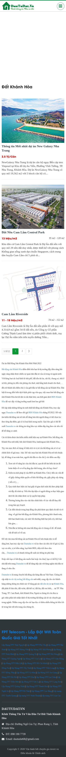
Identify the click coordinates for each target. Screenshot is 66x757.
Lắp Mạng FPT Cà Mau (26, 672)
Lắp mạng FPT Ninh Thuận (29, 695)
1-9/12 (7, 351)
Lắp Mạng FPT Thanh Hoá (37, 686)
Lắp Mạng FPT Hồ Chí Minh (35, 663)
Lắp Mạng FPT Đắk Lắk (12, 663)
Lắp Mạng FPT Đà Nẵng (48, 654)
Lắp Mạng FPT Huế (26, 677)
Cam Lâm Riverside (15, 314)
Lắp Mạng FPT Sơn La (29, 682)
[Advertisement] (33, 46)
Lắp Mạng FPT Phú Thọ (36, 645)
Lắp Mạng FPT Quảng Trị (26, 654)
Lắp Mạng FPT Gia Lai (31, 659)
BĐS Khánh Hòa (35, 412)
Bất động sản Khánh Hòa (12, 369)
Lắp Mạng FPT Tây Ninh (21, 668)
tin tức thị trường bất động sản (21, 579)
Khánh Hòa (58, 584)
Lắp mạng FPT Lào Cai (51, 695)
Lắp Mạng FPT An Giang (47, 672)
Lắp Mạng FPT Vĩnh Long (43, 668)
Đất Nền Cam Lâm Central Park (23, 232)
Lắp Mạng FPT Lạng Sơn (50, 682)
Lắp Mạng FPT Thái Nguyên (13, 645)
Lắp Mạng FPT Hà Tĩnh (20, 691)
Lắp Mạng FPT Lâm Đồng (53, 659)
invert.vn (54, 749)
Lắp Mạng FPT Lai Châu (46, 677)
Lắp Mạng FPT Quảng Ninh (13, 686)
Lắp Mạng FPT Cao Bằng (41, 691)
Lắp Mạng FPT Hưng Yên (18, 649)
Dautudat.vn (11, 412)
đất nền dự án (45, 584)
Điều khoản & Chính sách (33, 753)
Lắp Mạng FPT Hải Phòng (40, 649)
